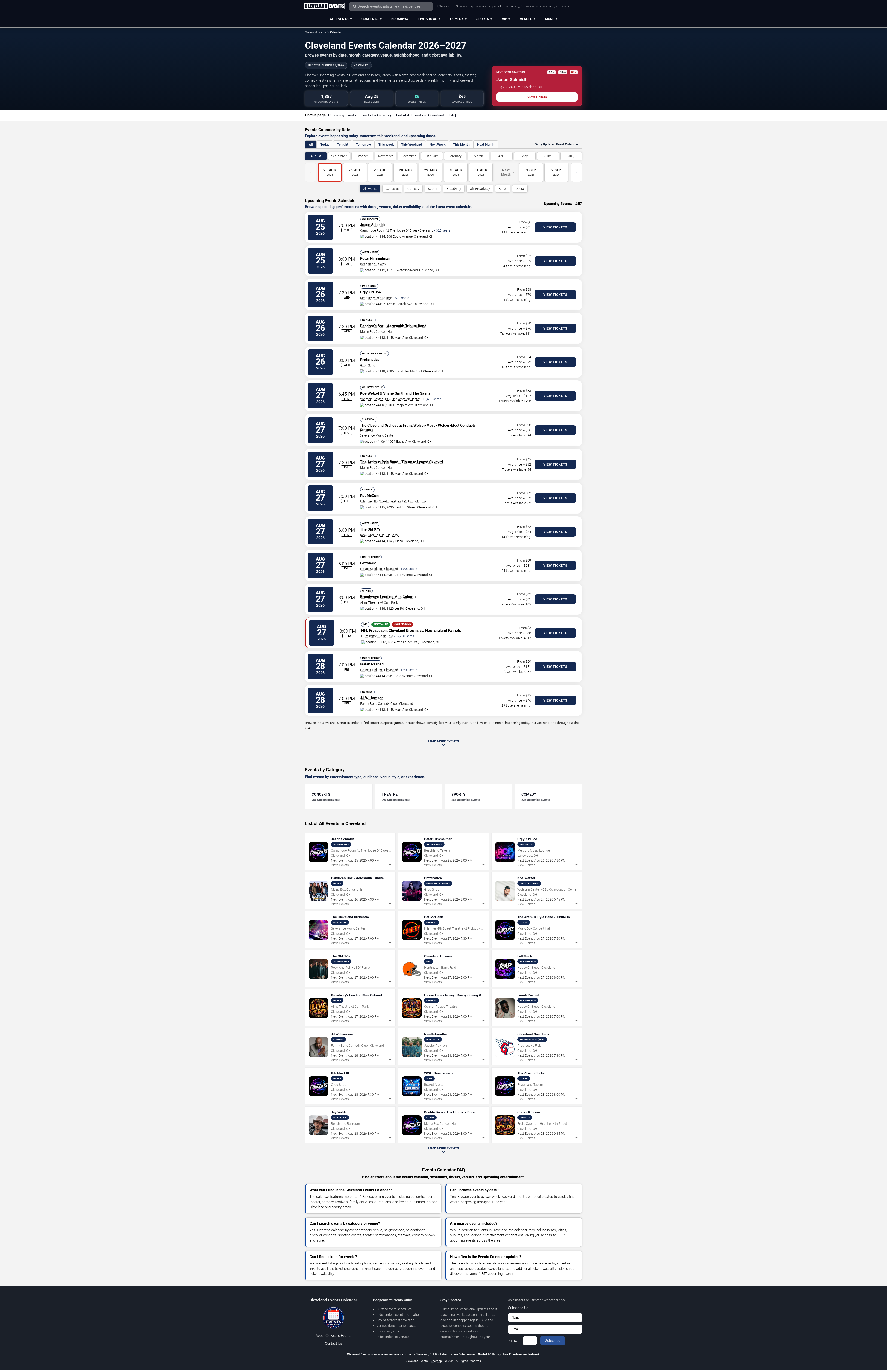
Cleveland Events (315, 32)
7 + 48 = (513, 1341)
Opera (520, 189)
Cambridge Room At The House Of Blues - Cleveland (397, 230)
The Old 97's (370, 529)
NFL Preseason (374, 630)
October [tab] (362, 156)
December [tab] (408, 156)
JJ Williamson (371, 698)
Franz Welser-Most (419, 425)
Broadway (400, 19)
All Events (339, 19)
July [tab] (571, 156)
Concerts (369, 19)
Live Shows (427, 19)
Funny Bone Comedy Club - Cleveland (386, 703)
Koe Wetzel (369, 393)
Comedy (456, 19)
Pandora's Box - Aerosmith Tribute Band (393, 326)
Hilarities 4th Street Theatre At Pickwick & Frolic (394, 501)
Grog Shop (367, 365)
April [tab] (501, 156)
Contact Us (333, 1343)
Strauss (366, 430)
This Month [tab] (461, 144)
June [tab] (548, 156)
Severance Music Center (377, 435)
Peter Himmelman (375, 258)
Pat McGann (370, 495)
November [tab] (385, 156)
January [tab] (432, 156)
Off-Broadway (480, 189)
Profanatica (370, 359)
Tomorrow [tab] (363, 144)
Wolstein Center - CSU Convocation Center (390, 399)
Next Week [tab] (437, 144)
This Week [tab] (386, 144)
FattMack (368, 563)
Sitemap (436, 1361)
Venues (526, 19)
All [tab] (311, 144)
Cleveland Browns (404, 630)
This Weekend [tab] (411, 144)
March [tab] (478, 156)
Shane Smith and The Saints (406, 393)
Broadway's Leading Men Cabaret (388, 597)
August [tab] (316, 156)
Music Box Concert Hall (376, 331)
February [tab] (455, 156)
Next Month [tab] (485, 144)
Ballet (503, 189)
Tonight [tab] (342, 144)
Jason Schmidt (372, 225)
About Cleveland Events (333, 1336)
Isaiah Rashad (372, 664)
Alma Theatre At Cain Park (379, 602)
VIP (504, 19)
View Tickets (537, 97)
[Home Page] (324, 6)
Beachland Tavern (373, 264)
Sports (482, 19)
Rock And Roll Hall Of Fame (379, 535)
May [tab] (525, 156)
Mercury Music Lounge (376, 298)
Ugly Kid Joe (370, 292)
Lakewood (420, 304)
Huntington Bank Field (377, 636)
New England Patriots (443, 630)
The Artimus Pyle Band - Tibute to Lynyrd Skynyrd (401, 462)
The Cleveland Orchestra (380, 425)
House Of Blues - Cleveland (379, 569)
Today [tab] (324, 144)
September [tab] (339, 156)
